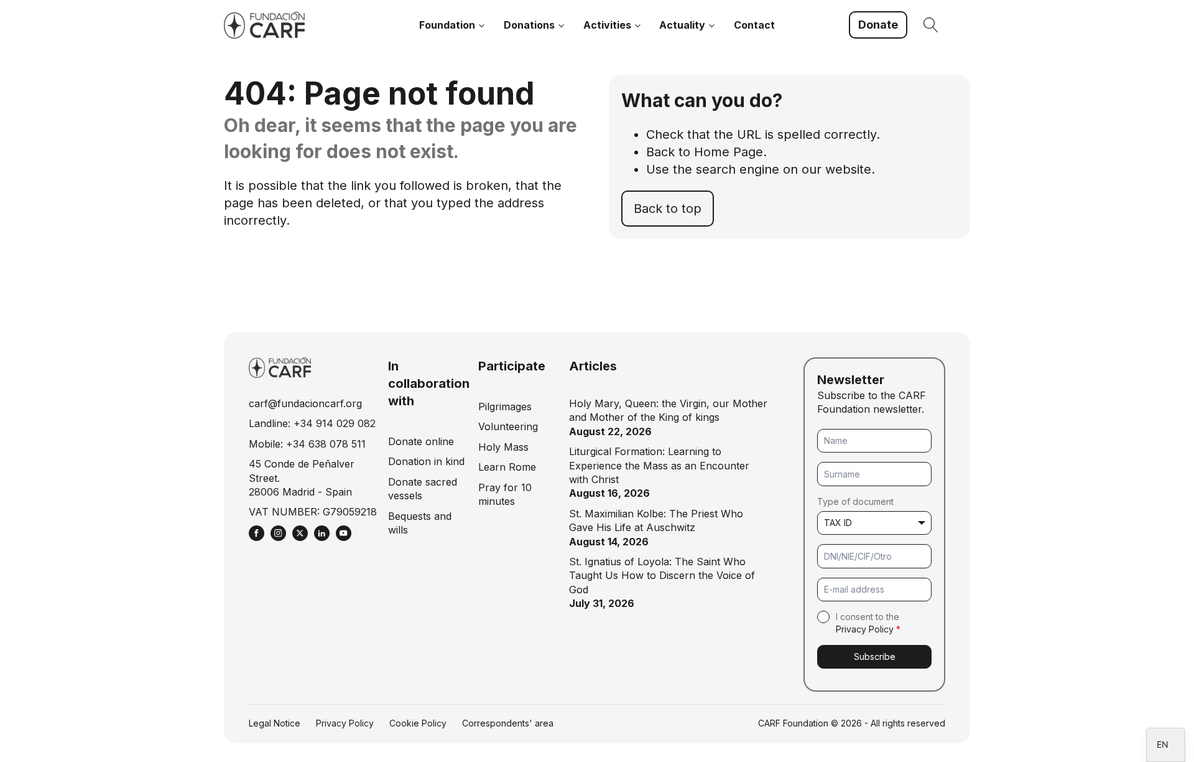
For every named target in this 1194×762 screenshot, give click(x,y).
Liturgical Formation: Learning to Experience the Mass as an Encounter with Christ (659, 465)
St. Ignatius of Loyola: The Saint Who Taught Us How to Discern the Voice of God (662, 575)
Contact (754, 25)
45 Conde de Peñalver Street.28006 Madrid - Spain (301, 478)
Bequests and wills (419, 523)
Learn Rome (507, 467)
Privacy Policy (865, 629)
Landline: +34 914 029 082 (312, 423)
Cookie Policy (418, 723)
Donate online (421, 441)
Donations (529, 25)
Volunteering (508, 426)
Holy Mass (503, 447)
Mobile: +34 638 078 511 (307, 444)
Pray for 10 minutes (505, 494)
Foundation (447, 25)
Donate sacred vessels (422, 489)
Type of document (855, 501)
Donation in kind (426, 461)
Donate (878, 24)
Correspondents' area (507, 723)
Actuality (682, 25)
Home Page (728, 151)
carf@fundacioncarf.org (305, 403)
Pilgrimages (505, 406)
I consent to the (868, 622)
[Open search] (931, 25)
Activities (607, 25)
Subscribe (874, 656)
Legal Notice (274, 723)
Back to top (667, 208)
